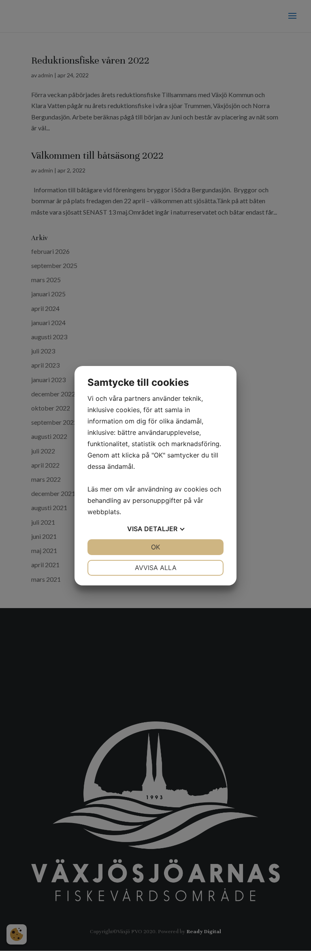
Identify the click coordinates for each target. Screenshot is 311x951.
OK (155, 547)
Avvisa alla (156, 568)
